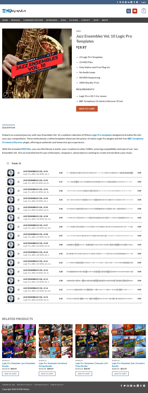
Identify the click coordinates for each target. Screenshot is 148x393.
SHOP (96, 20)
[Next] (146, 352)
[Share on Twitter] (120, 2)
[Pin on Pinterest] (126, 2)
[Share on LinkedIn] (131, 2)
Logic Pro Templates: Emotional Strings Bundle (53, 364)
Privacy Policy (25, 385)
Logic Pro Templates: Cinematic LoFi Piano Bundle (91, 364)
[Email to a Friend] (123, 2)
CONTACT (85, 20)
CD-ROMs (73, 20)
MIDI (78, 31)
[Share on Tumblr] (134, 2)
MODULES (15, 20)
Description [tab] (8, 128)
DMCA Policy (57, 385)
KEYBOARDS (51, 20)
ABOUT (105, 20)
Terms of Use (8, 385)
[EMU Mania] (14, 11)
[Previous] (2, 352)
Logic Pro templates (102, 134)
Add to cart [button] (10, 374)
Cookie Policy (41, 385)
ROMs (63, 20)
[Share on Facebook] (117, 2)
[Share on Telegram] (137, 2)
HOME (5, 20)
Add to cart (87, 108)
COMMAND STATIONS (33, 20)
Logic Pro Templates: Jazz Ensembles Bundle (18, 364)
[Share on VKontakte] (129, 2)
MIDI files (26, 149)
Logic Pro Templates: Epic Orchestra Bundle (128, 364)
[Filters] (8, 163)
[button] (143, 2)
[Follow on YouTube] (134, 11)
